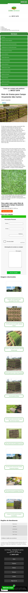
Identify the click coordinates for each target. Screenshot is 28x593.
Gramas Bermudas (5, 57)
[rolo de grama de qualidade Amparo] (14, 480)
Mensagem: (19, 251)
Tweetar (4, 103)
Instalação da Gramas (6, 71)
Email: (7, 228)
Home (14, 559)
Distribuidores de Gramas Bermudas (9, 47)
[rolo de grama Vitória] (14, 385)
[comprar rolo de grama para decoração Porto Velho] (14, 289)
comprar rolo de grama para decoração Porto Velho (14, 300)
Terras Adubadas (5, 84)
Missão (14, 567)
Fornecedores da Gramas (7, 50)
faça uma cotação (7, 211)
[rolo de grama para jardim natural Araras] (14, 313)
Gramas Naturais (5, 64)
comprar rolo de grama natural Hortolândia (14, 515)
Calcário (3, 37)
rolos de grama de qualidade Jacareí (14, 443)
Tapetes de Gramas (5, 81)
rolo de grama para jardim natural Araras (14, 324)
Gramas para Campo (6, 67)
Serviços (14, 34)
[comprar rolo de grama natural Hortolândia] (14, 503)
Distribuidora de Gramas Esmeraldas (9, 44)
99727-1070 (15, 16)
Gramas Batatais (5, 54)
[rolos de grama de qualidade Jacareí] (14, 433)
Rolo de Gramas (5, 77)
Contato (14, 576)
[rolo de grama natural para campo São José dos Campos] (14, 408)
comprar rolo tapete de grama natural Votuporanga (14, 349)
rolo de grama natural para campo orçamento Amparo (14, 467)
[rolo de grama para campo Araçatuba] (14, 362)
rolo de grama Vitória (14, 396)
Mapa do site (14, 580)
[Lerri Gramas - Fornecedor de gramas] (14, 9)
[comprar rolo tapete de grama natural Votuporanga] (14, 338)
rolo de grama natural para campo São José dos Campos (14, 419)
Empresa (14, 563)
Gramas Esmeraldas (6, 60)
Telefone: (21, 233)
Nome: (7, 223)
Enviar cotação (14, 272)
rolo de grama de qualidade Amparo (14, 491)
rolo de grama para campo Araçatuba (14, 373)
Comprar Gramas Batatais (7, 40)
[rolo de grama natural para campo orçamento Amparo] (14, 456)
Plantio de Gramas (5, 74)
